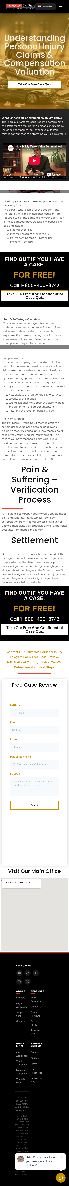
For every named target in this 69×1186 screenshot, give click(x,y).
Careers (20, 1021)
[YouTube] (19, 973)
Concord (35, 1052)
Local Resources (36, 1071)
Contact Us (37, 1006)
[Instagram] (19, 982)
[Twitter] (28, 982)
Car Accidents (21, 1054)
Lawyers (20, 997)
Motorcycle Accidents (22, 1072)
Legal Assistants (21, 1005)
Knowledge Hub (37, 1080)
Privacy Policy (35, 1023)
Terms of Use (35, 1032)
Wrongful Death (21, 1081)
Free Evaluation (36, 999)
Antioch (35, 1058)
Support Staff (20, 1014)
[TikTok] (28, 973)
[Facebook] (36, 973)
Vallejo (34, 1063)
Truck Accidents (21, 1063)
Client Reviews (35, 1014)
